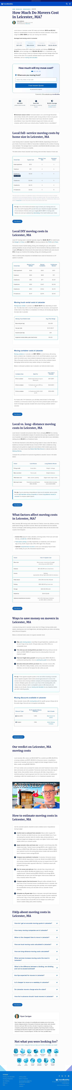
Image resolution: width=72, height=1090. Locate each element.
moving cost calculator (31, 57)
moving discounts (34, 701)
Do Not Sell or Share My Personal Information (25, 1081)
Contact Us (22, 1084)
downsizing (36, 213)
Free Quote (17, 504)
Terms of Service (23, 1078)
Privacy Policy (22, 1076)
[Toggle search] (67, 4)
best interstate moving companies (27, 494)
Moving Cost (19, 9)
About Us (5, 1083)
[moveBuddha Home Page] (7, 4)
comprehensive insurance (28, 546)
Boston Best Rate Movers (37, 449)
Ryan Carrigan (20, 21)
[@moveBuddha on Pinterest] (68, 1076)
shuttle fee (24, 539)
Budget (17, 242)
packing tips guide (41, 660)
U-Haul (22, 242)
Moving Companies (8, 1078)
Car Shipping (6, 1081)
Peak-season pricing (20, 541)
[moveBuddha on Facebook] (59, 1076)
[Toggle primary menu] (70, 4)
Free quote (17, 221)
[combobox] (36, 80)
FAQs (4, 1085)
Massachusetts (27, 9)
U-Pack (56, 242)
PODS (49, 242)
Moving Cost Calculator (9, 1076)
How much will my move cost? (36, 68)
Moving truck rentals (19, 305)
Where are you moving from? (29, 75)
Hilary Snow (27, 23)
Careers (21, 1086)
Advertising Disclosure (36, 0)
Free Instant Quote (36, 85)
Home (13, 9)
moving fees (18, 200)
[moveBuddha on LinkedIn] (62, 1076)
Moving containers (19, 354)
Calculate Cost (18, 737)
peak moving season (25, 642)
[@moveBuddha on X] (65, 1076)
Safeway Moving (16, 451)
